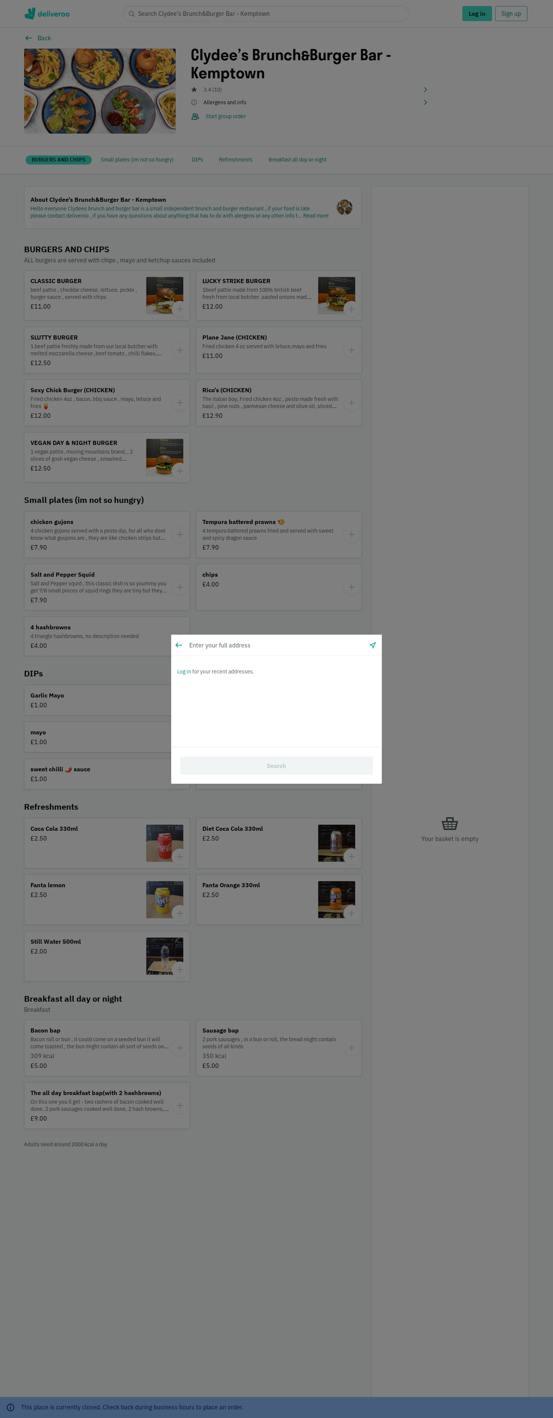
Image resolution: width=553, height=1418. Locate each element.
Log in (184, 671)
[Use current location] (373, 645)
